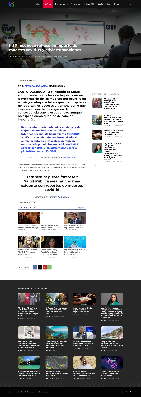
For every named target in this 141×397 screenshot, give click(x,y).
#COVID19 (73, 133)
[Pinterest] (45, 267)
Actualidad (108, 125)
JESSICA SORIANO (36, 86)
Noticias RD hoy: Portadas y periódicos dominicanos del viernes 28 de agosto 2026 (29, 344)
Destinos (48, 350)
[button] (129, 4)
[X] (40, 267)
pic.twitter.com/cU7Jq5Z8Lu (39, 151)
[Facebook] (35, 267)
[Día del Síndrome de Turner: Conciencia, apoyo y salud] (112, 362)
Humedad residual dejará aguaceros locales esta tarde (57, 373)
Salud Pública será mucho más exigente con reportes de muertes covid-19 (52, 185)
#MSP (74, 144)
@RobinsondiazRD (33, 147)
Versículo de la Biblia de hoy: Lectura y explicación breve (113, 132)
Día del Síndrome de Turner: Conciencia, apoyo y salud (110, 373)
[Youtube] (130, 392)
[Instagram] (122, 392)
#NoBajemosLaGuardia (61, 147)
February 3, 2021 (69, 157)
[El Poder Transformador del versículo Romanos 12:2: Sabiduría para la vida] (97, 120)
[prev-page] (93, 165)
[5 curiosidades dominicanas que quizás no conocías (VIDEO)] (84, 362)
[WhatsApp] (49, 267)
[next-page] (96, 165)
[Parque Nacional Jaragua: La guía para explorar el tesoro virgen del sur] (112, 332)
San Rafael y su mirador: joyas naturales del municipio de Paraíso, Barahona (56, 344)
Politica (26, 56)
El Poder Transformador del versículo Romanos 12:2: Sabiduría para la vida (113, 119)
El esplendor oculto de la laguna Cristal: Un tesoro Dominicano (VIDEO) (29, 373)
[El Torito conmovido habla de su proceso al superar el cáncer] (84, 332)
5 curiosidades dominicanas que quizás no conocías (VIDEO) (84, 373)
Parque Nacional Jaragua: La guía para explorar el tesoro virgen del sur (112, 344)
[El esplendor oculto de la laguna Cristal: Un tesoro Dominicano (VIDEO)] (29, 362)
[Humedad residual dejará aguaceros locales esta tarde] (57, 362)
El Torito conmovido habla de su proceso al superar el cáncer (83, 343)
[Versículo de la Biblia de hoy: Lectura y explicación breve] (97, 135)
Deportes (107, 111)
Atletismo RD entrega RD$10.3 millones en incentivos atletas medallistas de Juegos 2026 (112, 103)
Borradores (22, 350)
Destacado (107, 161)
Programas (77, 348)
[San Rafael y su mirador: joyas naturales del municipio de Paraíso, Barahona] (57, 332)
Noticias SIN (15, 56)
